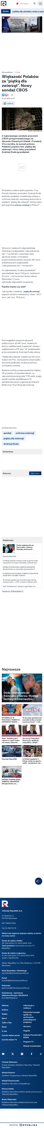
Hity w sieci (35, 473)
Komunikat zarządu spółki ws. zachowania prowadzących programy (31, 1017)
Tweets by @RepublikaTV (12, 591)
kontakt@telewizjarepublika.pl (14, 980)
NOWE (6, 11)
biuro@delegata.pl (10, 998)
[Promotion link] (22, 24)
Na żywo (24, 3)
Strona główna (7, 72)
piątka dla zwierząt (14, 438)
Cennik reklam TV (9, 1039)
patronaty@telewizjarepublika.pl (15, 988)
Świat (4, 1027)
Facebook (31, 1054)
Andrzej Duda (11, 443)
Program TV (28, 1042)
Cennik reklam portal (11, 1035)
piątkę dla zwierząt (31, 291)
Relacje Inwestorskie (32, 1046)
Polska (17, 72)
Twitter (12, 1054)
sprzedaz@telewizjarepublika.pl (15, 973)
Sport (4, 1018)
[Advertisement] (22, 50)
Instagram (22, 1054)
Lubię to (10, 103)
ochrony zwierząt (21, 205)
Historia (5, 1005)
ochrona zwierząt (25, 433)
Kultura (5, 1010)
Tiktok (40, 1054)
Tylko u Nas (7, 1022)
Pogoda (26, 1030)
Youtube (3, 1054)
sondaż (7, 433)
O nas (4, 1031)
